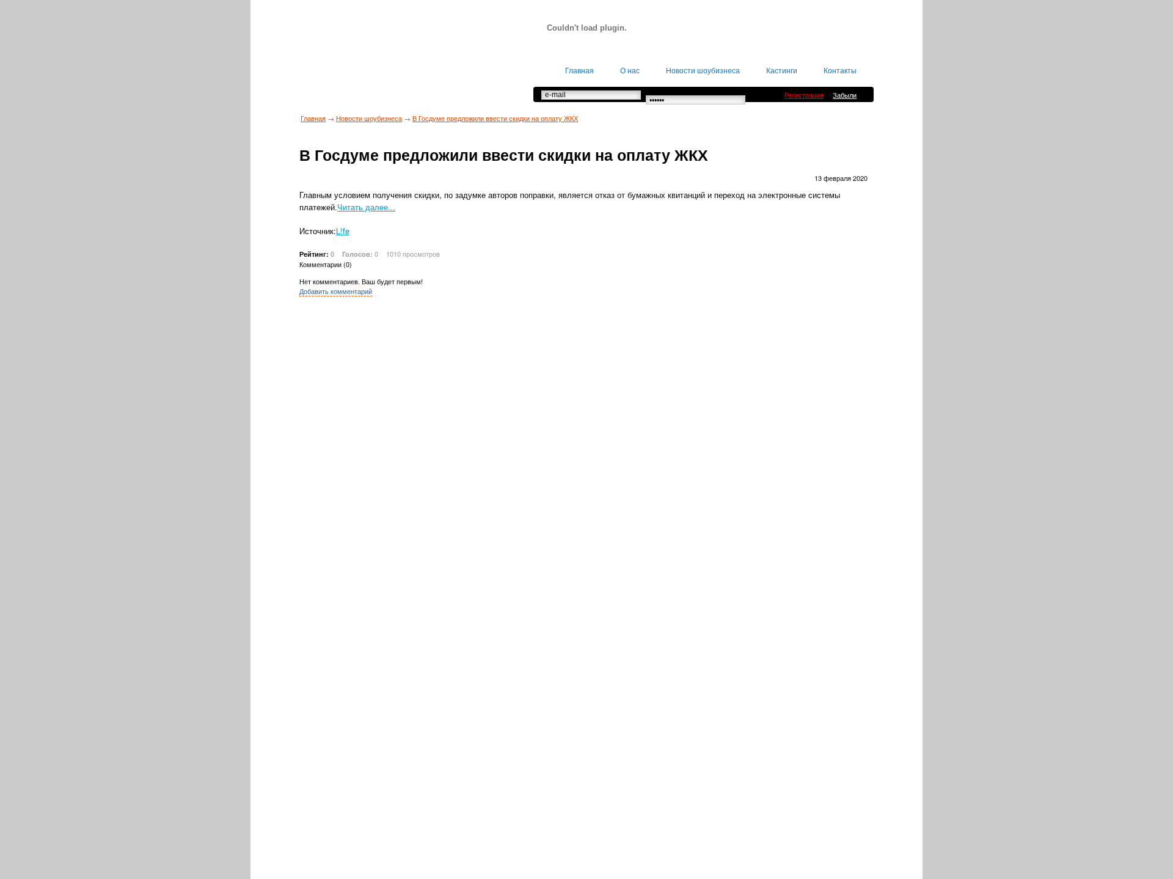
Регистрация (804, 95)
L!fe (342, 231)
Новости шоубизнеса (369, 118)
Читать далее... (366, 207)
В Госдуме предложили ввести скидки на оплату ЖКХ (495, 118)
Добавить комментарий (335, 291)
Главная (313, 118)
